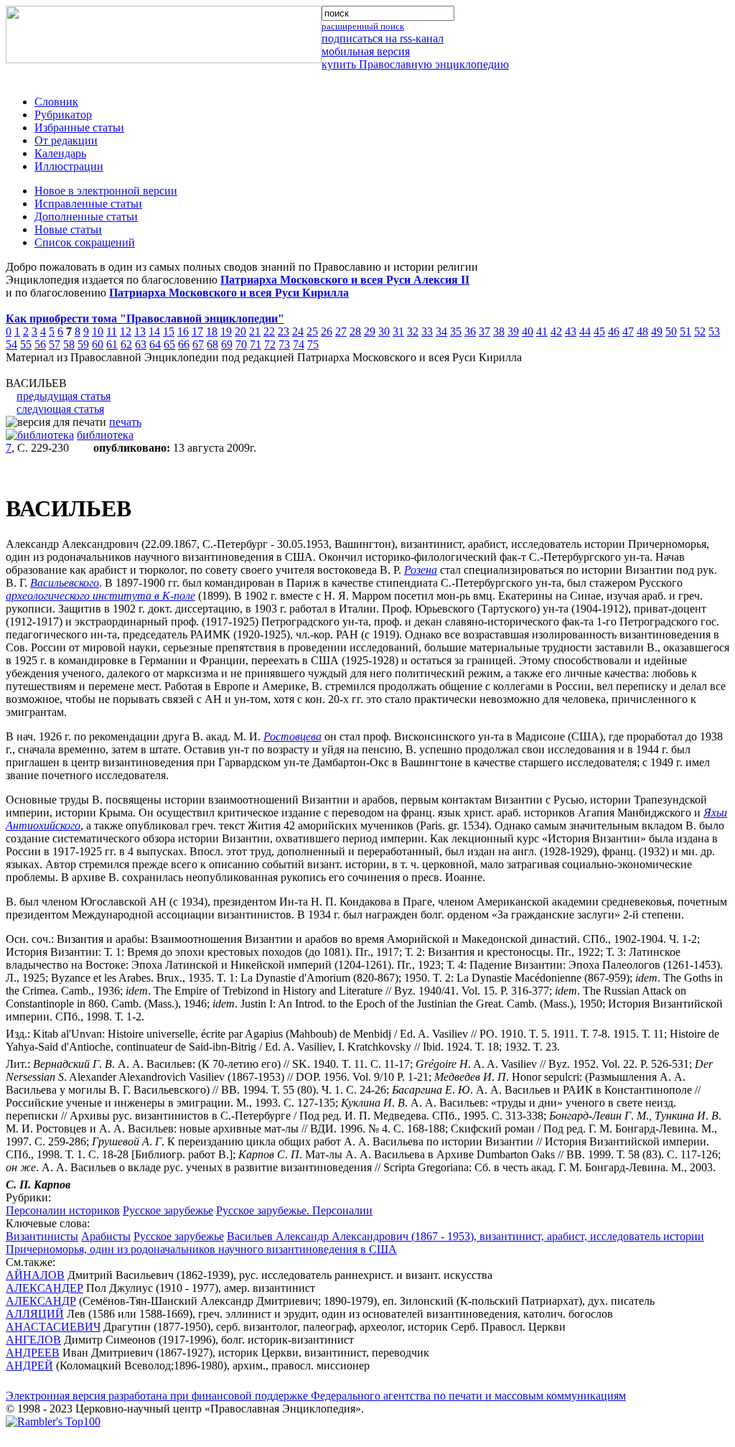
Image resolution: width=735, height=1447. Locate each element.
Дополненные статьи (86, 216)
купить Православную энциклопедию (415, 64)
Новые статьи (68, 229)
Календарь (60, 153)
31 (398, 331)
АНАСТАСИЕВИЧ (53, 1327)
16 (183, 331)
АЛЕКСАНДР (41, 1301)
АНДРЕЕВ (33, 1352)
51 (685, 331)
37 (484, 331)
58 (69, 344)
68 (212, 344)
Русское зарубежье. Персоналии (294, 1210)
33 (427, 331)
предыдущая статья (64, 396)
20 (240, 331)
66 (183, 344)
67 (198, 344)
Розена (420, 570)
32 (412, 331)
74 (298, 344)
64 (155, 344)
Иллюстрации (68, 166)
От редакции (66, 140)
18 (211, 331)
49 (657, 331)
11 (111, 331)
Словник (56, 102)
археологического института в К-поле (100, 596)
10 (97, 331)
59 (83, 344)
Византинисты (42, 1236)
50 (671, 331)
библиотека (105, 435)
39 (513, 331)
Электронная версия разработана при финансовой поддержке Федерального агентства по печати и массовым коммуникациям (316, 1396)
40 (527, 331)
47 (628, 331)
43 (570, 331)
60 (97, 344)
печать (125, 422)
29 (369, 331)
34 (441, 331)
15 (168, 331)
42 (556, 331)
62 (126, 344)
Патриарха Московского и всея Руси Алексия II (344, 280)
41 (542, 331)
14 (154, 331)
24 (298, 331)
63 (140, 344)
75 (313, 344)
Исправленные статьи (88, 203)
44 (585, 331)
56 (40, 344)
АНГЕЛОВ (33, 1340)
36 (470, 331)
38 (499, 331)
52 (700, 331)
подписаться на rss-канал (383, 38)
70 (241, 344)
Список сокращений (84, 242)
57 (54, 344)
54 (11, 344)
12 (125, 331)
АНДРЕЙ (29, 1365)
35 (456, 331)
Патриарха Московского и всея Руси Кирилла (229, 293)
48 (642, 331)
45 (599, 331)
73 (284, 344)
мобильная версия (366, 51)
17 (197, 331)
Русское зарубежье (168, 1210)
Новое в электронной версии (105, 191)
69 (227, 344)
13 (140, 331)
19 (226, 331)
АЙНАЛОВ (35, 1275)
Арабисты (106, 1236)
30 (384, 331)
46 (613, 331)
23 (283, 331)
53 (714, 331)
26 (326, 331)
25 (312, 331)
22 (269, 331)
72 (270, 344)
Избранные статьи (79, 127)
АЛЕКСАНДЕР (44, 1288)
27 (341, 331)
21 (255, 331)
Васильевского (64, 583)
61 (112, 344)
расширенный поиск (363, 26)
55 (26, 344)
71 (255, 344)
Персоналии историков (63, 1210)
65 (169, 344)
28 (355, 331)
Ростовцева (292, 736)
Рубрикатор (63, 114)
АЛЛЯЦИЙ (35, 1314)
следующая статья (60, 409)
